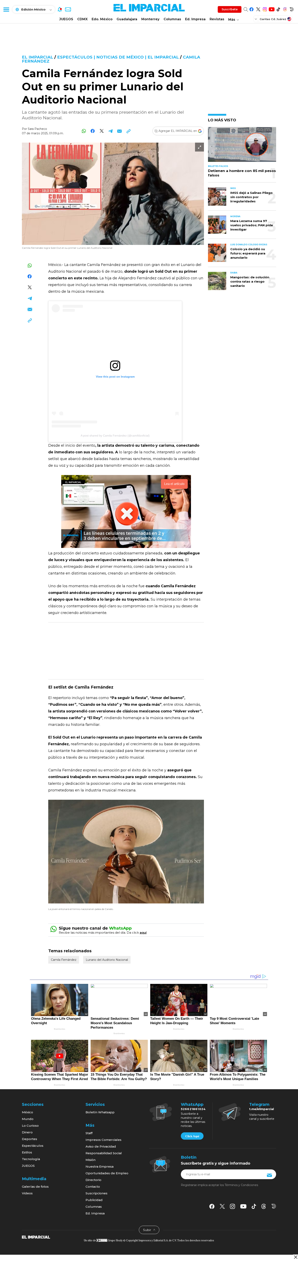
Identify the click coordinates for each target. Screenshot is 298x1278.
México (27, 1112)
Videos (27, 1193)
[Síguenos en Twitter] (258, 8)
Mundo (27, 1119)
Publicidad (94, 1200)
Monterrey (150, 19)
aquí (143, 932)
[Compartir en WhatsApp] (84, 131)
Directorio (93, 1180)
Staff (89, 1133)
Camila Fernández (63, 960)
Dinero (27, 1132)
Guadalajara (127, 19)
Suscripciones (96, 1193)
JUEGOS (66, 19)
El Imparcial (37, 57)
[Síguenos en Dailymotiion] (273, 1206)
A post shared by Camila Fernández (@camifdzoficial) (115, 435)
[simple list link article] (242, 146)
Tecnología (31, 1159)
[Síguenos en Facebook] (251, 8)
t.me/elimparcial (261, 1109)
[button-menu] (6, 9)
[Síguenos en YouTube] (271, 8)
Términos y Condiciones (241, 1185)
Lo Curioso (30, 1125)
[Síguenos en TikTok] (278, 8)
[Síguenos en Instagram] (265, 8)
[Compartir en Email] (119, 131)
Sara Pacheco (37, 129)
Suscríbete (230, 9)
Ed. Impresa (195, 19)
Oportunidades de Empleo (107, 1173)
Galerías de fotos (35, 1186)
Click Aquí (192, 1136)
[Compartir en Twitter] (102, 131)
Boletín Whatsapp (100, 1112)
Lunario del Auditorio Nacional (107, 960)
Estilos (27, 1152)
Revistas (217, 19)
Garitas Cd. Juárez (273, 19)
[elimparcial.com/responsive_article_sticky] (295, 1257)
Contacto (93, 1186)
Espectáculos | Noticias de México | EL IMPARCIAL (118, 57)
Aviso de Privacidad (101, 1146)
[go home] (36, 1236)
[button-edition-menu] (256, 18)
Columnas (172, 19)
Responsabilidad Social (104, 1153)
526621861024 (193, 1109)
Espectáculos (32, 1146)
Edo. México (102, 19)
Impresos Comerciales (103, 1140)
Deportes (29, 1139)
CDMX (82, 19)
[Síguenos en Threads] (285, 8)
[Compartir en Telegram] (111, 131)
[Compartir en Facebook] (93, 131)
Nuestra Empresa (100, 1166)
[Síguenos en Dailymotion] (291, 8)
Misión (90, 1160)
